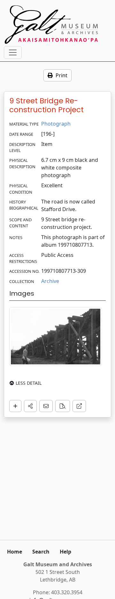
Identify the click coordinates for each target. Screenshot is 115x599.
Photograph (56, 123)
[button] (30, 406)
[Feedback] (46, 406)
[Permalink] (79, 406)
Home (14, 551)
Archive (50, 281)
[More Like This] (62, 406)
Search (41, 551)
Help (65, 551)
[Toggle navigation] (13, 52)
